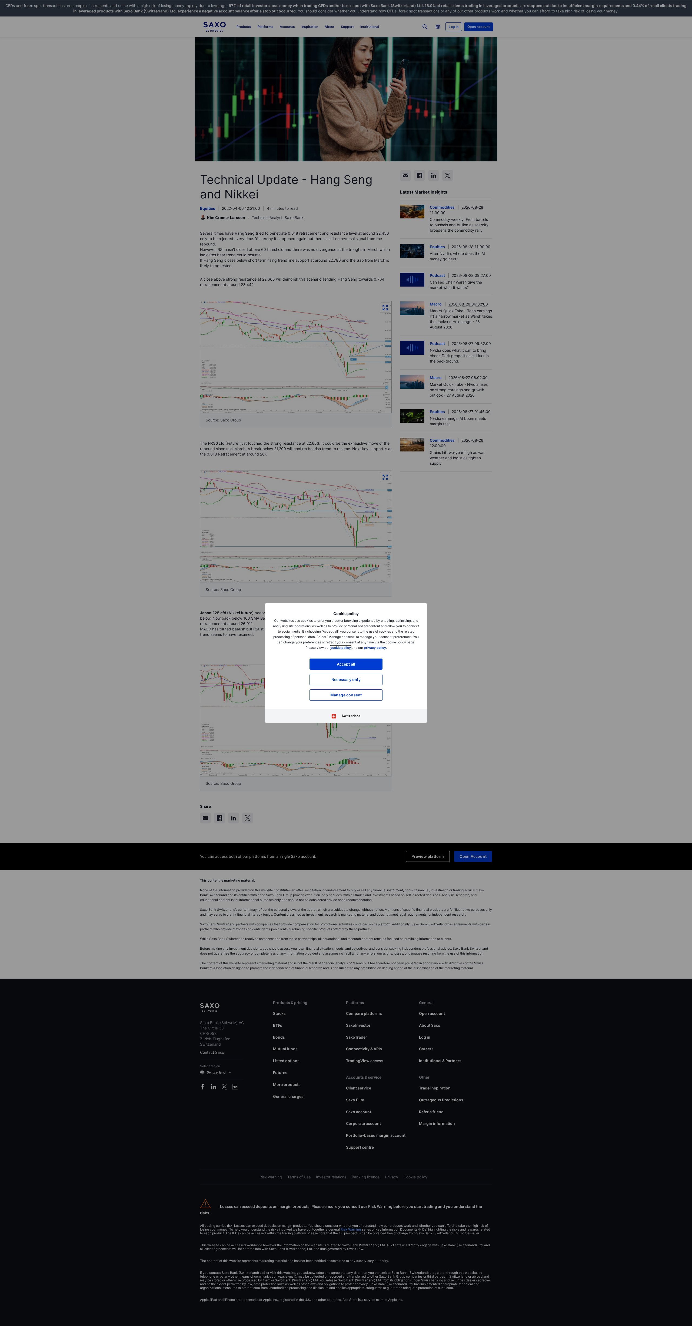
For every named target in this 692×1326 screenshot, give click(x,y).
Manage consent (346, 695)
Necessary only (346, 679)
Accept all (346, 664)
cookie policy (340, 648)
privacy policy (375, 648)
